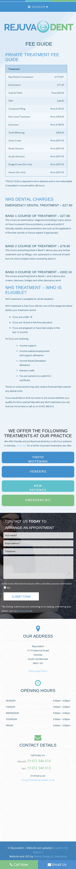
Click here (22, 445)
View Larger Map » (38, 671)
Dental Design (42, 856)
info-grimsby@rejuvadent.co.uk (37, 780)
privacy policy (24, 610)
